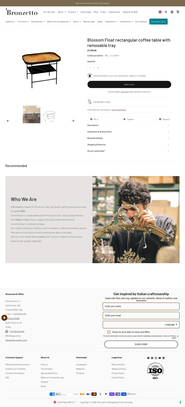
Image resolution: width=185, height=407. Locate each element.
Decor (76, 21)
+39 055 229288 (12, 318)
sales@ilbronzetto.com (16, 340)
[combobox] (160, 11)
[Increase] (98, 67)
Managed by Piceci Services (120, 402)
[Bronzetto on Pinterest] (152, 358)
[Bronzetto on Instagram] (156, 358)
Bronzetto (102, 402)
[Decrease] (89, 67)
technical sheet (119, 109)
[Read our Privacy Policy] (178, 336)
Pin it (96, 119)
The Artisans (47, 368)
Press (103, 12)
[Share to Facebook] (160, 119)
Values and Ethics (49, 373)
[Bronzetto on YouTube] (159, 358)
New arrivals (89, 21)
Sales (99, 21)
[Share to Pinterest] (91, 119)
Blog (96, 12)
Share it (166, 119)
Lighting (9, 21)
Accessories (37, 21)
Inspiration (110, 21)
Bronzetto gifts (158, 21)
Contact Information (15, 373)
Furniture (22, 21)
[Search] (166, 12)
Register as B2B (130, 12)
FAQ (7, 377)
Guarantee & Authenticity (99, 131)
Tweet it (130, 119)
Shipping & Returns (96, 144)
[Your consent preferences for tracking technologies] (180, 402)
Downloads (86, 12)
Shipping (125, 91)
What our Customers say (52, 377)
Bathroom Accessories (58, 21)
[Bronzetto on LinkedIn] (163, 358)
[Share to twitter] (124, 119)
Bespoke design (95, 138)
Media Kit (80, 368)
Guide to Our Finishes (15, 368)
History (44, 364)
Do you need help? (96, 151)
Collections (125, 21)
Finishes (80, 373)
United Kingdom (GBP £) (65, 402)
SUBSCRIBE (141, 344)
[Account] (172, 12)
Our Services (49, 12)
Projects (72, 12)
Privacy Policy (118, 373)
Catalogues (81, 364)
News (43, 386)
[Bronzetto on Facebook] (148, 358)
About (61, 12)
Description (92, 125)
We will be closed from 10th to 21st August (93, 3)
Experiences (114, 12)
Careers (44, 381)
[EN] (160, 11)
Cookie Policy (118, 377)
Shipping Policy (119, 368)
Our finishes (141, 21)
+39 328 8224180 (16, 331)
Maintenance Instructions (17, 364)
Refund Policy (118, 364)
